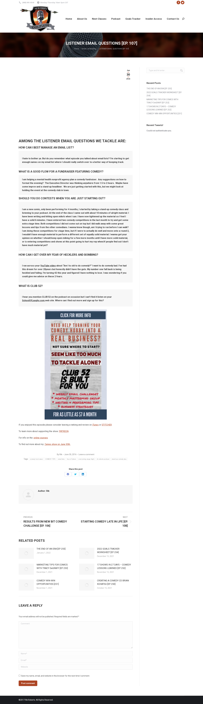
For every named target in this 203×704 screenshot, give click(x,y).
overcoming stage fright (86, 459)
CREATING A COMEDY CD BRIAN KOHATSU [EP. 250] (113, 582)
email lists (61, 459)
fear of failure (71, 459)
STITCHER (107, 424)
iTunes (95, 424)
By (59, 454)
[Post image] (26, 553)
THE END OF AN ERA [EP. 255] (51, 549)
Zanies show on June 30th (58, 444)
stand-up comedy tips (119, 459)
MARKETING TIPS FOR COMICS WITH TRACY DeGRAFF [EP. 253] (52, 566)
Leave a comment (86, 454)
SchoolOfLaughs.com (33, 300)
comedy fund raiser (36, 459)
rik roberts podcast (103, 459)
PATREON (63, 431)
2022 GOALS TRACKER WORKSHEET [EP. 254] (108, 551)
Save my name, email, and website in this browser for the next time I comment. (55, 676)
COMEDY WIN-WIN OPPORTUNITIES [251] (48, 582)
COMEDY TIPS (50, 459)
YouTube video (48, 265)
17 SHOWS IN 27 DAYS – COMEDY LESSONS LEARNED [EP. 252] (114, 566)
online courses (41, 437)
